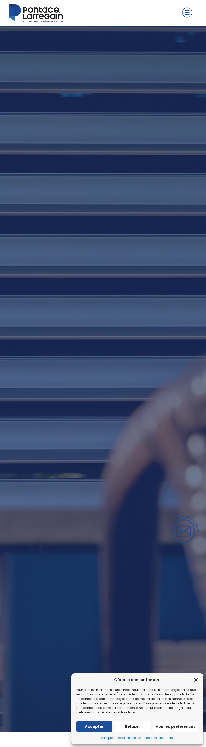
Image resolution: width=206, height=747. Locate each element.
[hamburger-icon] (187, 13)
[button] (195, 679)
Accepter (94, 726)
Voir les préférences (176, 726)
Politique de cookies (115, 738)
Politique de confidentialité (152, 738)
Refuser (132, 726)
